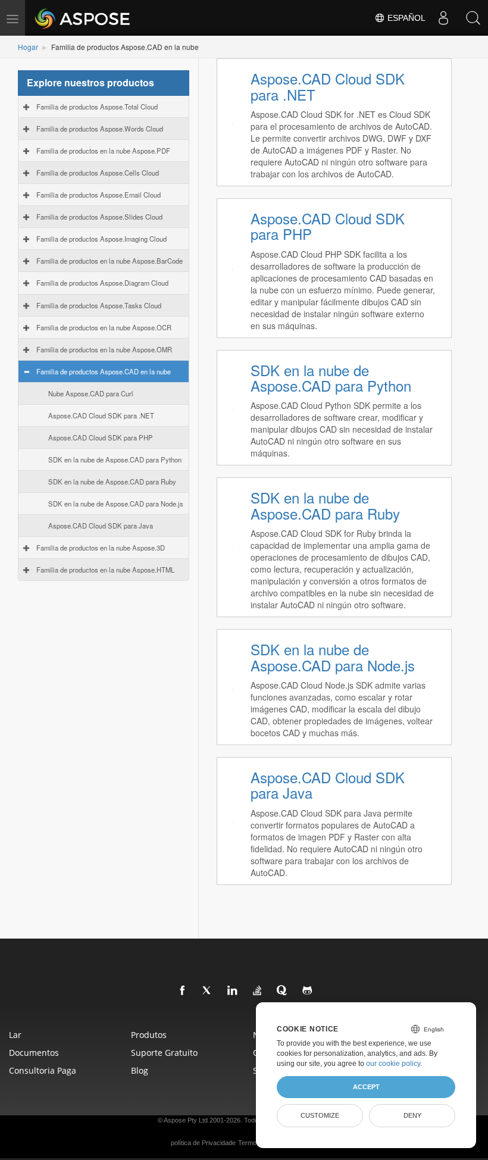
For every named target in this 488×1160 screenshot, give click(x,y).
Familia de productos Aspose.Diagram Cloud (102, 282)
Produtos (149, 1034)
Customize (320, 1115)
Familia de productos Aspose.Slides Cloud (99, 216)
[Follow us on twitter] (207, 991)
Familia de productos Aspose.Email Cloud (98, 194)
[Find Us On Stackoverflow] (257, 991)
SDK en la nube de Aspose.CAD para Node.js (115, 503)
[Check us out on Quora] (282, 991)
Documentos (34, 1052)
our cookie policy (393, 1063)
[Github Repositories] (307, 991)
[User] (443, 18)
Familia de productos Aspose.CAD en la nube (103, 371)
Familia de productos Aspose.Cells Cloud (97, 172)
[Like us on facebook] (182, 991)
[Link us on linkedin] (232, 991)
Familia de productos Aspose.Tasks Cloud (98, 305)
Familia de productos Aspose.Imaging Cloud (101, 238)
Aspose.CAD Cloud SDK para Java (100, 525)
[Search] (473, 18)
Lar (15, 1034)
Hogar (28, 47)
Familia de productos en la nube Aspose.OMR (104, 349)
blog (139, 1070)
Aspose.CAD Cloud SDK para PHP (100, 437)
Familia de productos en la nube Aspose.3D (100, 547)
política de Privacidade (203, 1142)
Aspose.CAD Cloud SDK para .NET (101, 415)
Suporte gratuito (164, 1052)
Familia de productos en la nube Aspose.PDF (103, 150)
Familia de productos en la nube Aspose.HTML (105, 569)
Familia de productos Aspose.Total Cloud (97, 106)
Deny (412, 1115)
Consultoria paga (42, 1070)
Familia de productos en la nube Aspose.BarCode (109, 260)
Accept (366, 1086)
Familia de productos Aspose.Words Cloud (99, 128)
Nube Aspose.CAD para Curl (90, 393)
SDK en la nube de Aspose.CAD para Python (115, 459)
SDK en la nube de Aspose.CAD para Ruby (112, 481)
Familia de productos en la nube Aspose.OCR (103, 327)
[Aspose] (83, 18)
